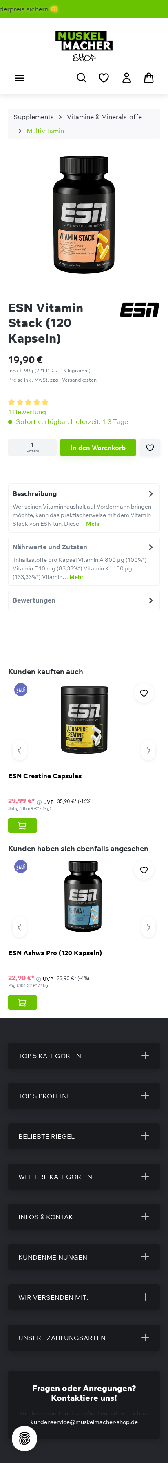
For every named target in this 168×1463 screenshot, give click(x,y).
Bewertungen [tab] (34, 600)
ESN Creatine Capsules (45, 776)
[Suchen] (82, 77)
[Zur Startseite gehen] (84, 46)
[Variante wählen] (22, 825)
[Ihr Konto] (126, 77)
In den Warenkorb (98, 447)
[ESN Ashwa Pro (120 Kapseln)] (84, 896)
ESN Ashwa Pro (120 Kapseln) (55, 953)
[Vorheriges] (20, 749)
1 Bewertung (27, 412)
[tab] (84, 508)
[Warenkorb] (149, 77)
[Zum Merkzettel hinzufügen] (150, 447)
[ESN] (139, 310)
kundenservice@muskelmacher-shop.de (84, 1422)
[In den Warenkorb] (22, 1002)
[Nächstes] (148, 749)
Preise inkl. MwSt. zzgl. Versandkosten (52, 380)
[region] (84, 216)
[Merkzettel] (104, 77)
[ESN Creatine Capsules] (84, 719)
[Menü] (19, 77)
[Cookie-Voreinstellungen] (24, 1438)
